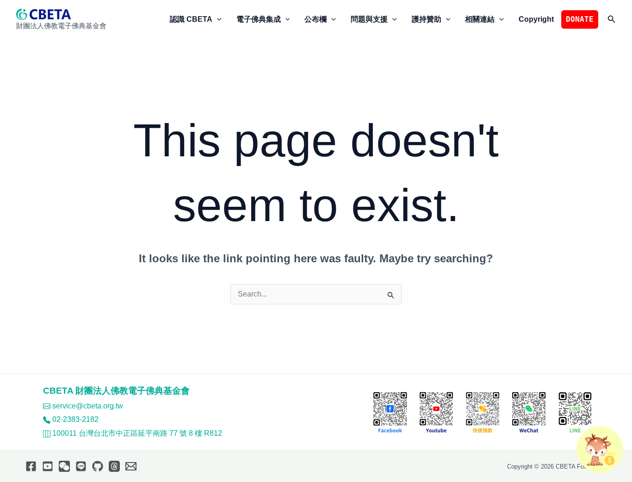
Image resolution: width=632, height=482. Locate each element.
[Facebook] (31, 466)
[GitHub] (97, 466)
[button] (217, 19)
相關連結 (480, 19)
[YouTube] (47, 466)
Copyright (536, 19)
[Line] (81, 466)
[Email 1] (130, 466)
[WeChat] (64, 466)
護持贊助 (426, 19)
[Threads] (114, 466)
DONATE (580, 19)
